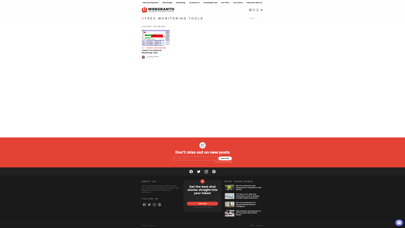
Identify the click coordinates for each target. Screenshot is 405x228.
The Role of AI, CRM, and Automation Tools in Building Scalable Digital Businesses (247, 196)
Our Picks (225, 3)
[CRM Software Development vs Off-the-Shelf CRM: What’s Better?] (229, 213)
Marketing (180, 3)
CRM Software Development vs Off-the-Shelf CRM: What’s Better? (248, 213)
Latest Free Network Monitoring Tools (152, 51)
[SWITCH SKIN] (257, 10)
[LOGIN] (250, 10)
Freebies (149, 48)
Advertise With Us (254, 3)
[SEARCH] (254, 10)
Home (252, 225)
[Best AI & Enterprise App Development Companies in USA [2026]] (229, 187)
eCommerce (194, 3)
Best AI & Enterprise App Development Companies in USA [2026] (248, 187)
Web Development (150, 3)
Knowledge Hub (210, 3)
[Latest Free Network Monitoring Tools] (156, 38)
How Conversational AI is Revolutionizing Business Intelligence (246, 204)
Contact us (259, 225)
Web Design (167, 3)
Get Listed (238, 3)
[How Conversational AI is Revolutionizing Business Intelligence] (229, 204)
